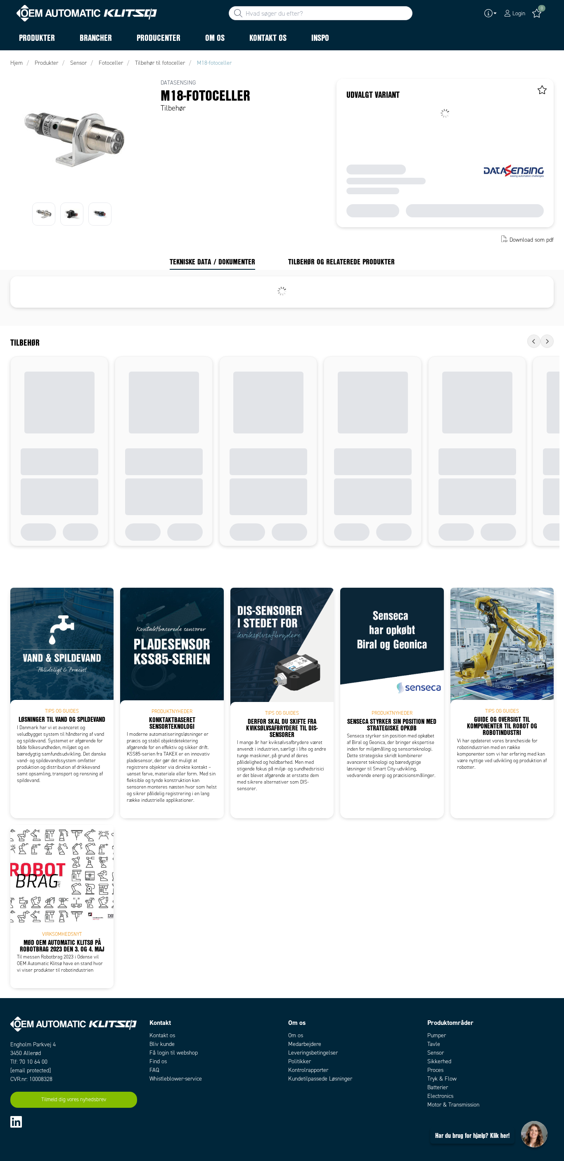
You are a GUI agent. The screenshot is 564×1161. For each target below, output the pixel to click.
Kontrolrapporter (308, 1070)
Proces (435, 1070)
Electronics (440, 1096)
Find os (158, 1061)
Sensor (435, 1052)
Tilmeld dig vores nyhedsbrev (73, 1099)
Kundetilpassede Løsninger (320, 1078)
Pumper (436, 1035)
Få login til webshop (173, 1052)
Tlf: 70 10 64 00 (28, 1061)
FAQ (154, 1070)
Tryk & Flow (442, 1078)
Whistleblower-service (175, 1078)
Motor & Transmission (453, 1104)
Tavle (433, 1044)
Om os (295, 1035)
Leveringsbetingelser (313, 1052)
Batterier (437, 1087)
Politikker (299, 1061)
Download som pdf (531, 239)
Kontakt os (162, 1035)
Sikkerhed (439, 1061)
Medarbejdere (304, 1044)
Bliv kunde (162, 1044)
